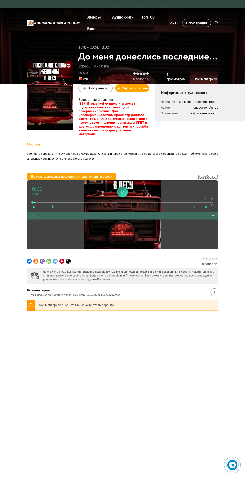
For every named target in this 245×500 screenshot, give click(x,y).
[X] (68, 261)
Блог (91, 28)
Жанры (94, 17)
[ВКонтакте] (29, 261)
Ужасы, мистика (93, 66)
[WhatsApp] (48, 261)
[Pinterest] (61, 261)
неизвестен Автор (205, 107)
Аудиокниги (123, 17)
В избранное (98, 88)
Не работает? (208, 176)
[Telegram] (55, 261)
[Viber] (42, 261)
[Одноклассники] (35, 261)
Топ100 (148, 17)
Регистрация (196, 23)
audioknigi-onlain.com (57, 23)
